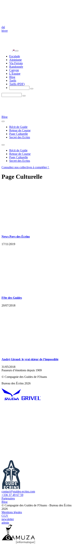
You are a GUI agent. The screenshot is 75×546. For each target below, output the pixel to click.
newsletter (8, 519)
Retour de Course (20, 130)
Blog (12, 77)
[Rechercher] (31, 88)
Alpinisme (15, 59)
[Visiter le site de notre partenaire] (11, 399)
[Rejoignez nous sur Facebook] (30, 458)
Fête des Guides (12, 297)
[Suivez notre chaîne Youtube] (30, 428)
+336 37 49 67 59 (12, 495)
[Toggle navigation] (16, 50)
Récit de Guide (18, 127)
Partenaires (8, 498)
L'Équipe (14, 73)
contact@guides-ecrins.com (18, 491)
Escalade (14, 56)
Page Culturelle (18, 133)
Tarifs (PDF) (17, 84)
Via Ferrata (16, 63)
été (3, 27)
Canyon (14, 70)
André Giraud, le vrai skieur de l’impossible (30, 359)
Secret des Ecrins (19, 137)
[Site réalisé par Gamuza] (18, 542)
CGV (5, 515)
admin (5, 522)
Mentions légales (12, 512)
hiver (5, 30)
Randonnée (16, 66)
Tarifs (12, 80)
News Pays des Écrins (16, 236)
